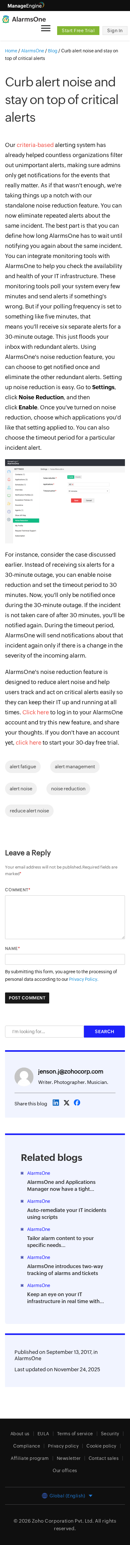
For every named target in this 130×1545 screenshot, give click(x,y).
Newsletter (69, 1458)
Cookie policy (101, 1446)
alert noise (21, 788)
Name (11, 948)
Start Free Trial (78, 30)
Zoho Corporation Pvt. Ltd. (63, 1521)
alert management (75, 766)
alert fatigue (23, 766)
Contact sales (104, 1458)
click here (28, 742)
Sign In (115, 30)
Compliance (26, 1446)
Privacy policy (63, 1446)
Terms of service (75, 1433)
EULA (43, 1433)
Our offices (65, 1470)
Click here (35, 712)
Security (110, 1433)
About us (20, 1433)
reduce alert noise (29, 810)
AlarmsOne (28, 1358)
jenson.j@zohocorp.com (70, 1071)
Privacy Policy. (83, 979)
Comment (16, 889)
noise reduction (68, 788)
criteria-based (35, 145)
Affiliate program (30, 1458)
